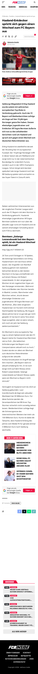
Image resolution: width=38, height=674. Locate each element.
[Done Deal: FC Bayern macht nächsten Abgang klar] (9, 462)
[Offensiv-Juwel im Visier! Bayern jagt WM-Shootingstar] (9, 475)
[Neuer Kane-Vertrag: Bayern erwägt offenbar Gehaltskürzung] (19, 589)
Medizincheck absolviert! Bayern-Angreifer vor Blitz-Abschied (24, 448)
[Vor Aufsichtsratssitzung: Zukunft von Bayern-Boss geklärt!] (19, 597)
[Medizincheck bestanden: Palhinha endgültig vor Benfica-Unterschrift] (19, 606)
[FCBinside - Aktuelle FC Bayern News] (19, 2)
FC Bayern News (13, 587)
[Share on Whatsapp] (12, 36)
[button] (4, 2)
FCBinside (5, 16)
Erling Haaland (16, 503)
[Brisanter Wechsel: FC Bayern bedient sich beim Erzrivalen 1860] (19, 614)
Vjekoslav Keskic (13, 42)
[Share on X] (9, 36)
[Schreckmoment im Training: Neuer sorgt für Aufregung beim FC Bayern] (19, 623)
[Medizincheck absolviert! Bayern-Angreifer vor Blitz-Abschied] (9, 448)
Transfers (11, 16)
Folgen (28, 96)
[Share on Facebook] (5, 36)
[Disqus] (19, 544)
